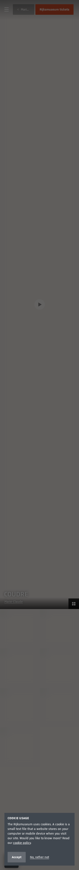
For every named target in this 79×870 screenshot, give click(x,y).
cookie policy (22, 843)
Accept (16, 857)
